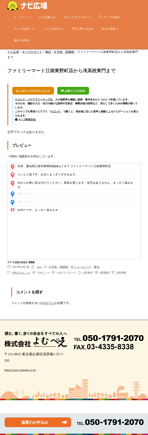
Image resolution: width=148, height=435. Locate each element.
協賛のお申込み (34, 422)
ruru (39, 267)
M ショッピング (81, 267)
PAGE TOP (141, 419)
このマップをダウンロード (34, 90)
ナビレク (55, 111)
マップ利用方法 (27, 119)
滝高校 (31, 262)
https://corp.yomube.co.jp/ (20, 370)
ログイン (49, 303)
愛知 (96, 267)
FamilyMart (20, 262)
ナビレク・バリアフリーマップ (32, 99)
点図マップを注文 (74, 90)
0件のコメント (21, 272)
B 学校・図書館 (58, 267)
